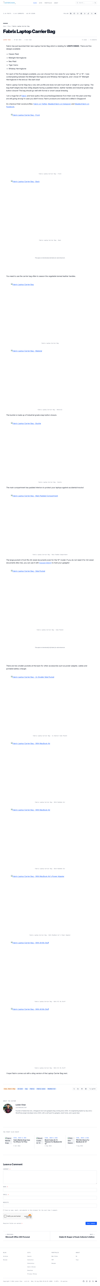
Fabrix (23, 96)
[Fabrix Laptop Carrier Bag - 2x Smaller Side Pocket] (50, 703)
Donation (30, 1270)
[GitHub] (74, 13)
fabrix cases (41, 1089)
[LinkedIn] (81, 13)
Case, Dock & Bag (9, 1089)
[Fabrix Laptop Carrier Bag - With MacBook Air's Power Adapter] (50, 903)
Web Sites (55, 1256)
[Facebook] (70, 13)
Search (29, 1256)
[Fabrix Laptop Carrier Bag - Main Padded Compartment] (50, 522)
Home (4, 26)
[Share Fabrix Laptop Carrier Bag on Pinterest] (85, 1088)
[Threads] (84, 13)
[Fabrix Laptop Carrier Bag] (50, 311)
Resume (54, 1263)
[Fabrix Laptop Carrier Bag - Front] (50, 141)
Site (40, 3)
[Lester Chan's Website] (9, 2)
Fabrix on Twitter (40, 104)
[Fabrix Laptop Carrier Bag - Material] (50, 377)
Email (6, 1194)
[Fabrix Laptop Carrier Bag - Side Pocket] (50, 597)
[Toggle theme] (95, 2)
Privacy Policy (32, 1274)
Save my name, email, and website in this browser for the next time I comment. (31, 1210)
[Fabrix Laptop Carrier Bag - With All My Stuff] (50, 969)
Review (5, 1260)
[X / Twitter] (91, 13)
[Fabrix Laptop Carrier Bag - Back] (50, 208)
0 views (84, 40)
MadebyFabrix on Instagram (59, 104)
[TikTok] (88, 13)
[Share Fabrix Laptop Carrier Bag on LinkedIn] (78, 1088)
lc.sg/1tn (92, 1089)
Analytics (30, 1260)
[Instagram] (77, 13)
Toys (77, 1260)
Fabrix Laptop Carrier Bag (29, 31)
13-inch (20, 1089)
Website (6, 1202)
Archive (5, 1256)
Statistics (30, 1263)
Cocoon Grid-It (45, 563)
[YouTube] (95, 13)
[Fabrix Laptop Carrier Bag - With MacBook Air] (50, 770)
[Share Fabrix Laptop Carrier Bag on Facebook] (81, 1088)
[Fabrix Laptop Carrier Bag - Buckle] (50, 450)
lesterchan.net (21, 1107)
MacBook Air (51, 1089)
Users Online (31, 1267)
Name (5, 1187)
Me (76, 1256)
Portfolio (48, 3)
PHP (53, 1260)
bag (26, 1089)
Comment (6, 1169)
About (56, 3)
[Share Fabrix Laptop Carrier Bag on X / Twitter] (74, 1088)
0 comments (93, 40)
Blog (35, 3)
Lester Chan (7, 40)
